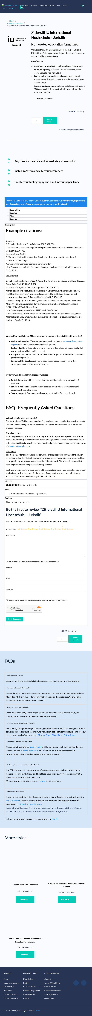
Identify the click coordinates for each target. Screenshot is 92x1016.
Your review (10, 535)
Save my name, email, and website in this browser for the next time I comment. (38, 600)
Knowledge (28, 979)
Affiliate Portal (29, 994)
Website (9, 589)
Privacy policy (50, 987)
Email (9, 578)
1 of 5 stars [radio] (22, 529)
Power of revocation (52, 990)
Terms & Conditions (52, 983)
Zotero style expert (11, 998)
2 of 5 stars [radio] (33, 529)
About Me (8, 990)
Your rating (11, 529)
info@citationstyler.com (19, 446)
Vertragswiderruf (51, 994)
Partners (27, 998)
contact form (12, 801)
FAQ (54, 818)
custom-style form (30, 751)
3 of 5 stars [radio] (44, 529)
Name (9, 567)
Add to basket (49, 120)
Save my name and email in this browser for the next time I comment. (34, 562)
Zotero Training (10, 994)
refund (42, 781)
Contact (47, 979)
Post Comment (14, 619)
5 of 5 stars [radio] (67, 529)
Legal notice (49, 998)
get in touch (35, 747)
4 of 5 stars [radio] (56, 529)
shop (6, 979)
